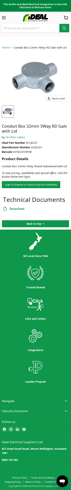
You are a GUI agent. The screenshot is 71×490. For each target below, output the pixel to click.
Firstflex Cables (15, 137)
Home (6, 47)
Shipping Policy (13, 481)
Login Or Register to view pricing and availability (31, 184)
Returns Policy (33, 481)
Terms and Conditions (43, 477)
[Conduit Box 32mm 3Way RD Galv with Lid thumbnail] (8, 111)
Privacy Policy (19, 477)
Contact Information (56, 481)
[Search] (64, 28)
